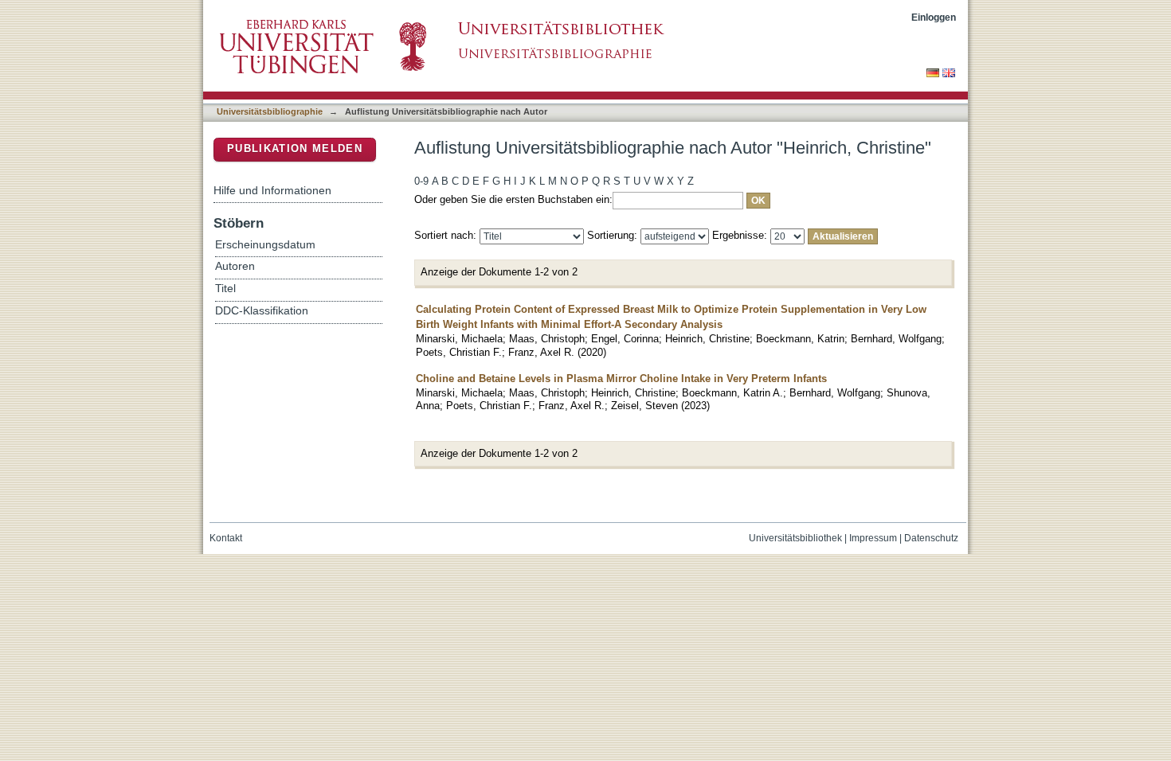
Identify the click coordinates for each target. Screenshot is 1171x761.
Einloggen (933, 17)
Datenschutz (931, 538)
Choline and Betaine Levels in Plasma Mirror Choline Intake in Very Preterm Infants (621, 378)
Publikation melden (294, 148)
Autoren (235, 266)
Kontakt (226, 538)
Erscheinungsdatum (265, 245)
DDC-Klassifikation (261, 311)
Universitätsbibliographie (270, 111)
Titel (225, 289)
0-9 (421, 181)
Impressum (873, 538)
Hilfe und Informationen (272, 190)
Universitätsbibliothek (795, 538)
